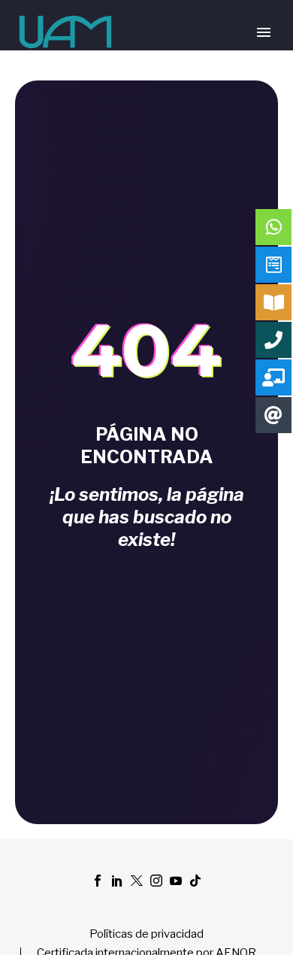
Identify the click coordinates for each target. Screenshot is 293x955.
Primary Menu (263, 32)
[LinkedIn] (117, 881)
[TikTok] (195, 881)
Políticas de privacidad (146, 934)
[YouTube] (176, 881)
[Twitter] (137, 881)
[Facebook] (98, 881)
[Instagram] (156, 881)
